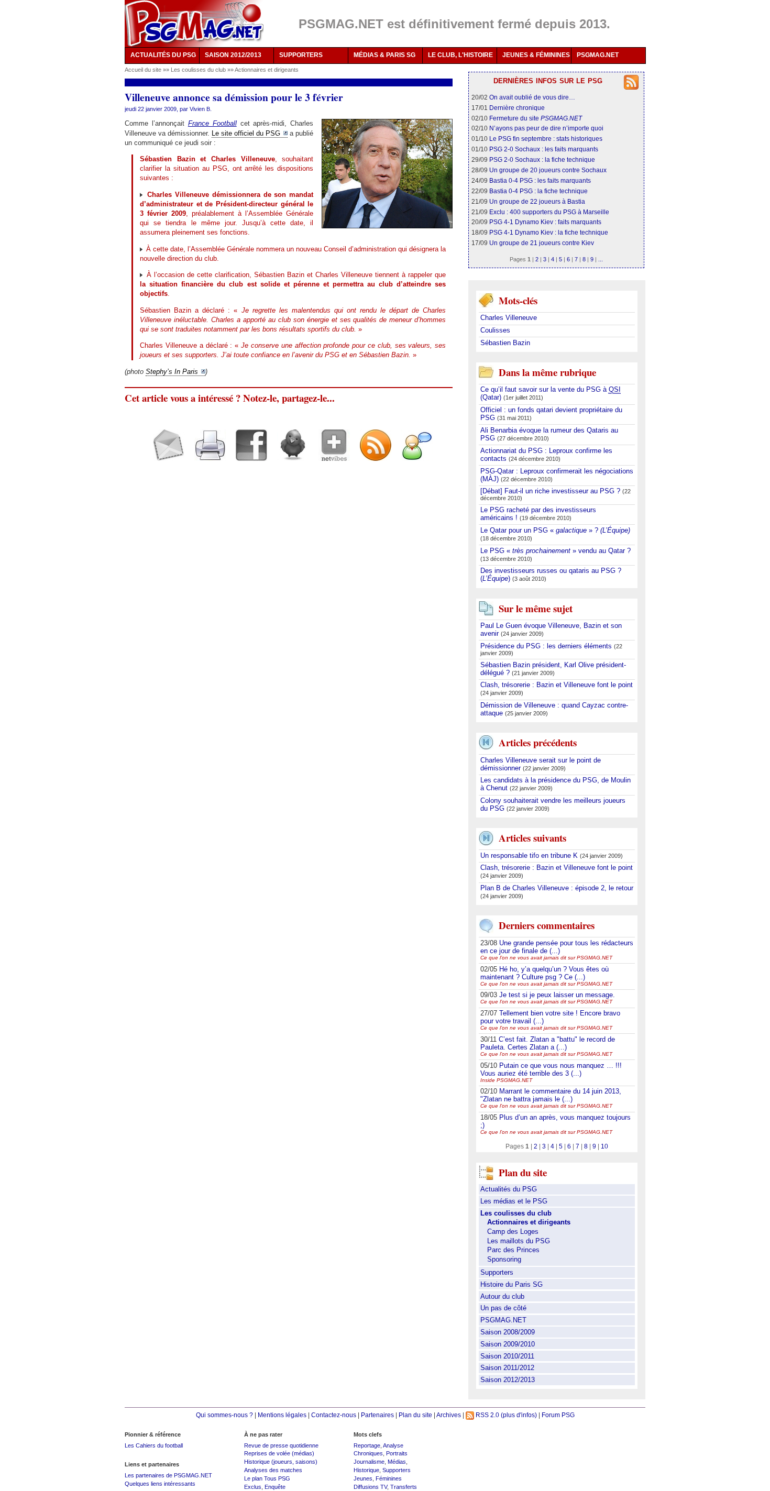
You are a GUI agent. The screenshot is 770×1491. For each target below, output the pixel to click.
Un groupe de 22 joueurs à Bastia (537, 201)
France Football (212, 123)
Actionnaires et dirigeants (267, 70)
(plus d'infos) (519, 1414)
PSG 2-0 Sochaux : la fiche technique (542, 159)
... (600, 259)
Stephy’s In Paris (172, 371)
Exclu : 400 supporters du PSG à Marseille (549, 211)
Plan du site (415, 1414)
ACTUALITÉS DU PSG (163, 55)
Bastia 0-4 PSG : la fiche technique (538, 190)
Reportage (367, 1445)
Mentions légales (282, 1414)
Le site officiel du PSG (246, 133)
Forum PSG (558, 1414)
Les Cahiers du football (154, 1445)
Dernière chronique (517, 107)
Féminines (389, 1478)
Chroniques (368, 1453)
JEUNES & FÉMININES (536, 55)
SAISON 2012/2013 (233, 55)
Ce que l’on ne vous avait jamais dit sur (546, 957)
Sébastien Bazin (505, 343)
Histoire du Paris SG (511, 1284)
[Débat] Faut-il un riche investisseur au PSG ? (551, 491)
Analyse (393, 1445)
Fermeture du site (535, 118)
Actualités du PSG (508, 1189)
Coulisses (495, 330)
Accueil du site (143, 70)
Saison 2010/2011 (507, 1356)
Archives (448, 1414)
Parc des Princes (513, 1250)
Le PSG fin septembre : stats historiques (545, 138)
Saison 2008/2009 (507, 1332)
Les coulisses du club (199, 70)
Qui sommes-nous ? (224, 1414)
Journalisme (369, 1462)
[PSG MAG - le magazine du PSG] (194, 23)
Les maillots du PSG (518, 1241)
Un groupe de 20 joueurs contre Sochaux (548, 170)
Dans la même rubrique (547, 372)
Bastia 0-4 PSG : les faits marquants (540, 180)
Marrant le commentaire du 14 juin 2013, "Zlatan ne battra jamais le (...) (550, 1095)
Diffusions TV (370, 1487)
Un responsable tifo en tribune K (530, 855)
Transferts (403, 1487)
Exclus (252, 1487)
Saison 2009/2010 (507, 1344)
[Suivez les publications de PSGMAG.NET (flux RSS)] (371, 454)
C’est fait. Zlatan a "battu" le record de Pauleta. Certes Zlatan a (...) (547, 1043)
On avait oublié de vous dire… (532, 97)
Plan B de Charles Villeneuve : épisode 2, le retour (556, 888)
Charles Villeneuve (508, 318)
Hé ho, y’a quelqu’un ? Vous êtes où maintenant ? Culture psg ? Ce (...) (544, 973)
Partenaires (377, 1414)
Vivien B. (201, 109)
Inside (506, 1080)
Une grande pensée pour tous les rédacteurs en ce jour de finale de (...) (556, 947)
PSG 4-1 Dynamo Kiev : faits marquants (545, 221)
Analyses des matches (273, 1470)
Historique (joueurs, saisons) (280, 1462)
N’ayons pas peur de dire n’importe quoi (546, 128)
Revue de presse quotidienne (281, 1445)
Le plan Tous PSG (267, 1478)
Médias (397, 1462)
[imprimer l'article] (206, 454)
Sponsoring (504, 1259)
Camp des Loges (512, 1231)
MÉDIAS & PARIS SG (384, 55)
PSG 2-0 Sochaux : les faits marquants (543, 149)
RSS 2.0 (486, 1414)
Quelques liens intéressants (160, 1484)
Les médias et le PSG (513, 1201)
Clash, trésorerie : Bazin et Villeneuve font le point (556, 685)
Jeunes (363, 1478)
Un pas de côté (503, 1308)
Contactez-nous (333, 1414)
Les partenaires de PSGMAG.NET (168, 1475)
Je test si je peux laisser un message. (557, 995)
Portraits (397, 1453)
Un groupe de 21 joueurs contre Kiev (541, 242)
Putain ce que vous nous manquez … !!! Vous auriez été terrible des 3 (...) (551, 1069)
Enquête (275, 1487)
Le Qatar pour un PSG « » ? (555, 530)
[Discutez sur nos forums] (413, 454)
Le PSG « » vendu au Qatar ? (555, 551)
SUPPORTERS (301, 55)
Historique (366, 1470)
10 (604, 1146)
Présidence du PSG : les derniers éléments (547, 646)
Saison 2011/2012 (507, 1368)
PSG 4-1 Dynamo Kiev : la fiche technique (548, 232)
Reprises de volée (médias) (279, 1453)
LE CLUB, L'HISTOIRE (460, 55)
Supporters (496, 1272)
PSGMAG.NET (598, 55)
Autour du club (502, 1296)
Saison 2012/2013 (507, 1380)
